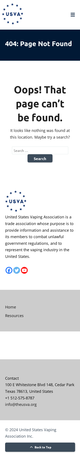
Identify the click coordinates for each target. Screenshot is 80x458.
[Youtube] (24, 270)
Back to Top (42, 447)
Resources (14, 315)
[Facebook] (9, 270)
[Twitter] (16, 270)
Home (10, 307)
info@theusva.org (21, 404)
